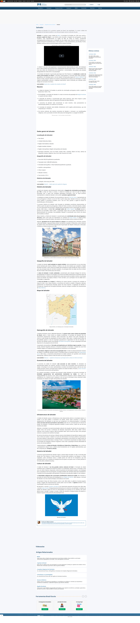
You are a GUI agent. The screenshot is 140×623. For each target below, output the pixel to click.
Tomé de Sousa (73, 197)
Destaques (49, 8)
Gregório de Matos (53, 486)
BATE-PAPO (133, 1)
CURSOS (24, 1)
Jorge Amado (45, 488)
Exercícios (92, 8)
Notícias (100, 8)
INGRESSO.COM (10, 1)
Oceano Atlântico (79, 77)
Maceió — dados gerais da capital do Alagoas (55, 184)
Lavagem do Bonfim (68, 477)
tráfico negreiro (71, 209)
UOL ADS (32, 1)
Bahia (58, 35)
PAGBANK (20, 1)
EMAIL (138, 1)
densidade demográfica (64, 341)
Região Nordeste (82, 94)
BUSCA (127, 1)
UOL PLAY (28, 1)
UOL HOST (15, 1)
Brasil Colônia (73, 217)
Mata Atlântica (42, 287)
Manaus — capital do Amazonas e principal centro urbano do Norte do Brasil (63, 358)
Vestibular (68, 8)
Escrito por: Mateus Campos (47, 521)
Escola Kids (83, 8)
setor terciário (82, 368)
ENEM (76, 8)
